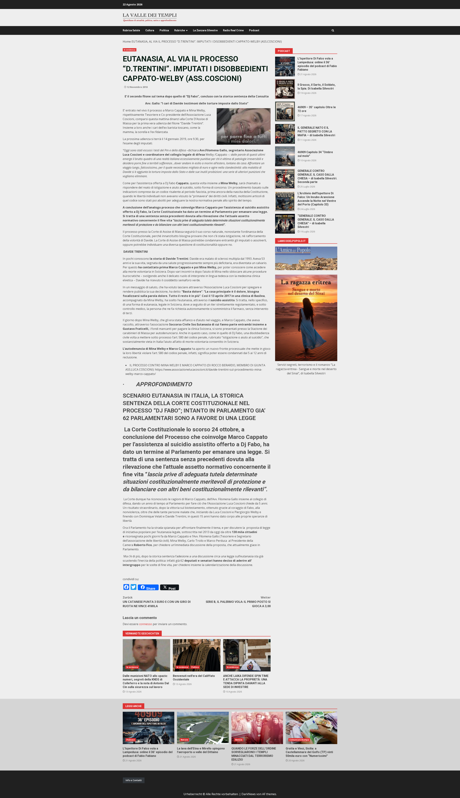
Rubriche (179, 30)
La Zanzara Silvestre (205, 30)
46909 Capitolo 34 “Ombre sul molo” (285, 156)
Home (127, 41)
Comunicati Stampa (299, 740)
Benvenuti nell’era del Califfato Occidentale (196, 655)
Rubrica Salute (131, 30)
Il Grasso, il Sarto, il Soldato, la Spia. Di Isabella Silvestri (285, 89)
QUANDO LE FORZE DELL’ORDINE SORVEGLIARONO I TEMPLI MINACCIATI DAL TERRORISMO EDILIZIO (257, 728)
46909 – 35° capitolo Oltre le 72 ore (285, 111)
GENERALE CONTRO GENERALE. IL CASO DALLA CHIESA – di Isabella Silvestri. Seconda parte (285, 179)
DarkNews (249, 794)
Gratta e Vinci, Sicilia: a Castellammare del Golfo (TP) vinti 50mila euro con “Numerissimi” (311, 728)
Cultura (149, 30)
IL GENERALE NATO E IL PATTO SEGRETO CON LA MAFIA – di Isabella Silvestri (285, 134)
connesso (145, 624)
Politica (164, 30)
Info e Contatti (134, 780)
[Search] (333, 30)
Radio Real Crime (233, 30)
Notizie (184, 740)
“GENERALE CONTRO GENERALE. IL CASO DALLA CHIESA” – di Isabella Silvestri (285, 224)
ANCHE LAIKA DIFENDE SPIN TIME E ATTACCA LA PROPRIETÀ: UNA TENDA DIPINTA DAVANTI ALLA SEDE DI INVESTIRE (247, 655)
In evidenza (129, 50)
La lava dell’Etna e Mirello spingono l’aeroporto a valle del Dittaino (203, 728)
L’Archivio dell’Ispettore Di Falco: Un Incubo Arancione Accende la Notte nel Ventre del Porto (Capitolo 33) (285, 201)
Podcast (254, 30)
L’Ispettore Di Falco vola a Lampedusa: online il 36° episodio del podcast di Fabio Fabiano (285, 66)
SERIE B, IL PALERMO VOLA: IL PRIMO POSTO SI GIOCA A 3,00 (238, 601)
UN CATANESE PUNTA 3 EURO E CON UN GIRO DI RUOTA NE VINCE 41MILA (157, 601)
